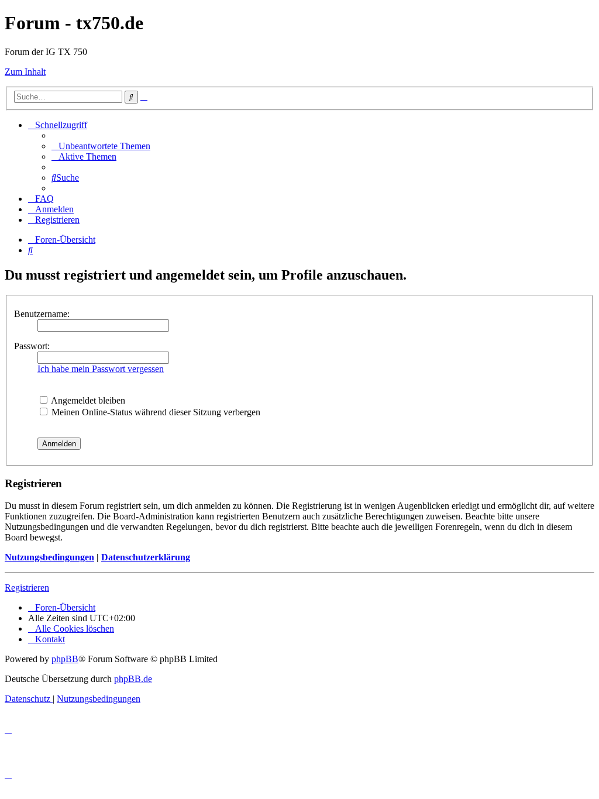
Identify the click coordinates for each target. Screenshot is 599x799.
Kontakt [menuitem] (50, 639)
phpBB (64, 659)
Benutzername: (42, 314)
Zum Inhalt (25, 72)
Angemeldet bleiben (87, 400)
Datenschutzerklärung (145, 557)
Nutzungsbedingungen (49, 557)
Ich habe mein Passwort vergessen (100, 369)
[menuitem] (100, 146)
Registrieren (27, 588)
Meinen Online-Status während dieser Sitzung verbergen (154, 412)
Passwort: (32, 346)
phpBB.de (133, 679)
